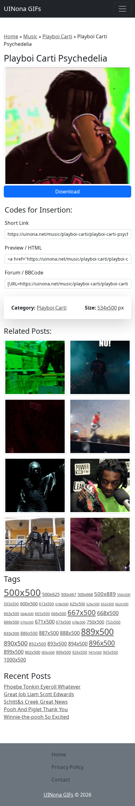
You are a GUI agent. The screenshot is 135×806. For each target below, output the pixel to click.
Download (67, 191)
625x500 (77, 604)
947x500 (95, 652)
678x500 (78, 622)
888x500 (70, 633)
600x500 (29, 603)
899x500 (14, 651)
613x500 (46, 604)
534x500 (107, 307)
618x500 (61, 604)
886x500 (29, 633)
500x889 (105, 594)
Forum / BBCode (24, 272)
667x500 (82, 612)
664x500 (27, 613)
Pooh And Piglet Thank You (36, 709)
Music (30, 36)
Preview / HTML (23, 247)
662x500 (121, 604)
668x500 (108, 613)
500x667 (68, 594)
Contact (60, 779)
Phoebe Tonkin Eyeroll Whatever (42, 686)
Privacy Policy (67, 767)
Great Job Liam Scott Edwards (39, 694)
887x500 (49, 633)
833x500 (11, 633)
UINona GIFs (22, 8)
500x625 (51, 594)
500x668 (85, 594)
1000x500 (15, 659)
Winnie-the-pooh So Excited (36, 716)
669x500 (11, 622)
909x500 (63, 652)
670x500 (27, 622)
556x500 (123, 594)
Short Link (17, 222)
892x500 (37, 644)
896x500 (102, 642)
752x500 (113, 622)
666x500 (58, 613)
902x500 (32, 652)
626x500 (93, 604)
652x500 (107, 604)
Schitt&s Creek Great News (36, 701)
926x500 (79, 652)
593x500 (11, 604)
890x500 (16, 643)
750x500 (95, 622)
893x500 (57, 644)
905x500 (48, 652)
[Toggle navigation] (122, 9)
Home (11, 36)
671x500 (45, 621)
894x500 (78, 643)
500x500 (22, 592)
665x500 (42, 613)
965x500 (110, 652)
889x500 (97, 631)
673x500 (63, 622)
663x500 (11, 613)
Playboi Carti (57, 36)
